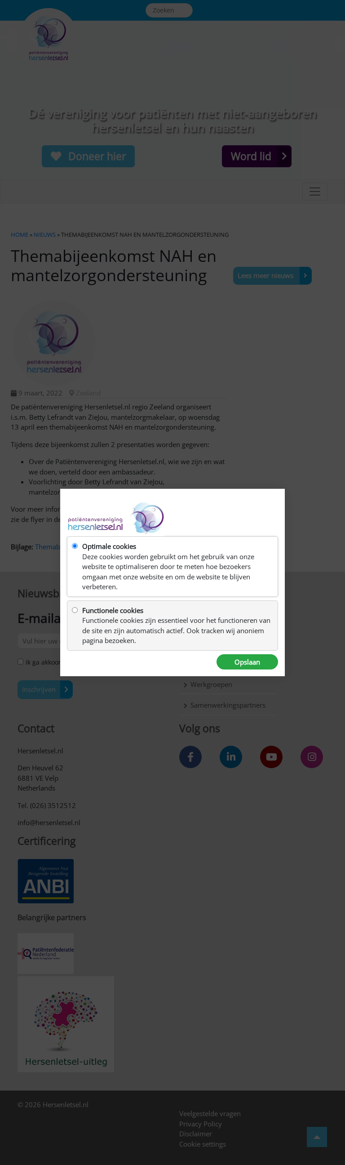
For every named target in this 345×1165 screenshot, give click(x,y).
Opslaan (247, 661)
